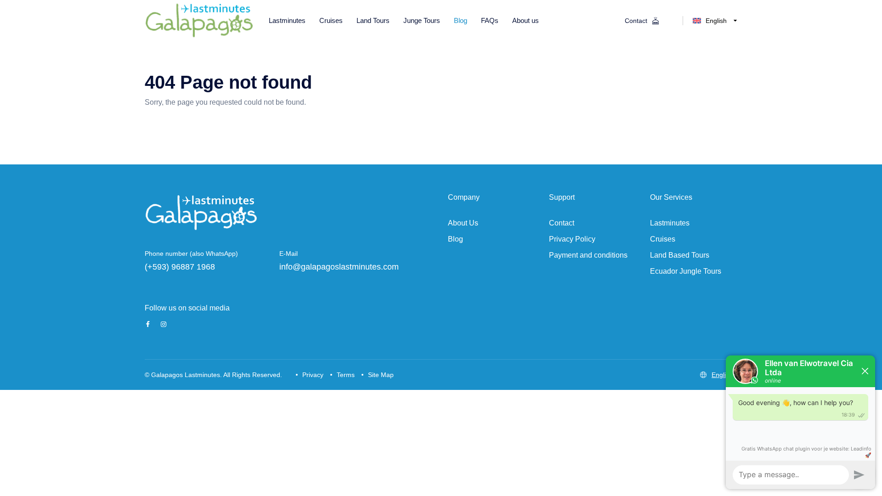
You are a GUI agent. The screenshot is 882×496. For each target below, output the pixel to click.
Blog (455, 239)
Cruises (662, 239)
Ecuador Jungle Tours (685, 271)
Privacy (312, 374)
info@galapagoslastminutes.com (339, 266)
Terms (346, 374)
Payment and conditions (588, 255)
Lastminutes (670, 223)
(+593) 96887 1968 (180, 266)
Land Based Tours (679, 255)
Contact (561, 223)
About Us (463, 223)
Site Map (381, 374)
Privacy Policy (572, 239)
